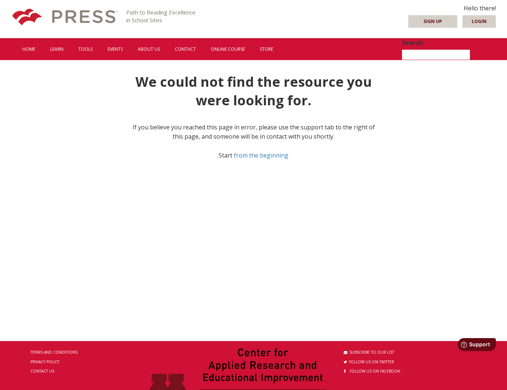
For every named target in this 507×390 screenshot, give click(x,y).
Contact (185, 49)
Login (479, 21)
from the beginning (261, 155)
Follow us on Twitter (371, 361)
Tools (85, 49)
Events (115, 49)
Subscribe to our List (371, 352)
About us (149, 49)
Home (28, 49)
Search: (412, 43)
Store (266, 49)
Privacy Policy (44, 361)
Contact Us (42, 371)
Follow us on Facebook (375, 371)
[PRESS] (65, 17)
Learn (56, 49)
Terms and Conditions (54, 352)
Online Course (228, 49)
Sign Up (432, 21)
